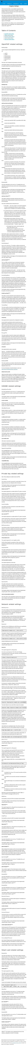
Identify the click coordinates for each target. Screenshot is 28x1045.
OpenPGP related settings (9, 33)
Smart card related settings (9, 39)
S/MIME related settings (8, 35)
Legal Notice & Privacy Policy (16, 1042)
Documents (15, 3)
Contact (25, 3)
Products (9, 3)
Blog (21, 3)
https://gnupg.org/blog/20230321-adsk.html (9, 369)
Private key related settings (9, 36)
